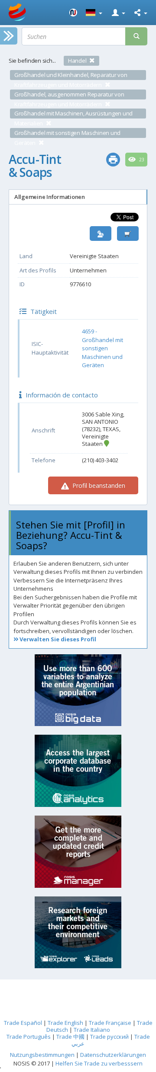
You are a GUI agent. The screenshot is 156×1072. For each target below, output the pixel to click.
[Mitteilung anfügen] (128, 233)
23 (141, 160)
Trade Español (23, 1023)
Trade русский (109, 1036)
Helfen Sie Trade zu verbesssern (99, 1063)
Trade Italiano (92, 1030)
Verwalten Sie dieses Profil (57, 639)
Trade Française (110, 1023)
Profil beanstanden (98, 485)
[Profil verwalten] (100, 233)
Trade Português (28, 1036)
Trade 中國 (70, 1036)
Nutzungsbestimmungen (42, 1055)
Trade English (65, 1023)
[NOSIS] (73, 12)
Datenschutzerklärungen (113, 1055)
